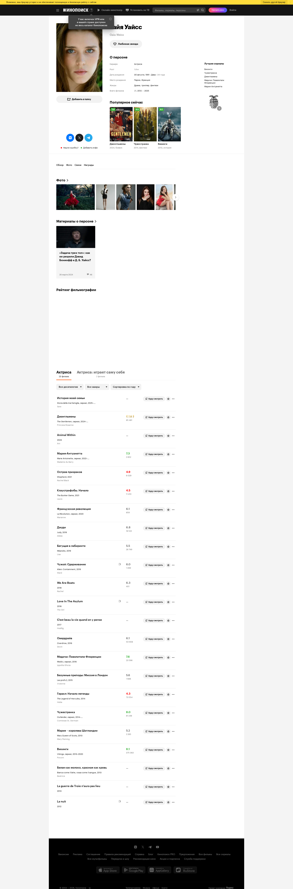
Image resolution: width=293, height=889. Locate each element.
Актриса (138, 64)
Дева (153, 74)
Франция (145, 79)
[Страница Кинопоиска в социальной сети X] (143, 847)
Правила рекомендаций (117, 854)
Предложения (187, 854)
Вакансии (63, 854)
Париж (137, 79)
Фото (69, 165)
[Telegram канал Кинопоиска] (150, 847)
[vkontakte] (70, 138)
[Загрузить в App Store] (108, 869)
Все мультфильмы (97, 858)
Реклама (77, 854)
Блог (150, 854)
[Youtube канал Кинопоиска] (157, 847)
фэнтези (154, 85)
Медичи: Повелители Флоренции (214, 81)
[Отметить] (173, 398)
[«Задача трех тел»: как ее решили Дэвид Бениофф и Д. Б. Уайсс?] (75, 252)
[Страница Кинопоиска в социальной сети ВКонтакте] (135, 847)
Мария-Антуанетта (213, 86)
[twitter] (79, 138)
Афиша (155, 887)
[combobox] (173, 10)
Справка (139, 854)
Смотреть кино (218, 10)
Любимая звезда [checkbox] (128, 43)
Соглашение (93, 854)
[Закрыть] (110, 19)
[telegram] (88, 138)
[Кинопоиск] (75, 10)
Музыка (146, 887)
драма (137, 85)
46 (91, 274)
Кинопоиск (81, 887)
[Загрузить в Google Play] (133, 869)
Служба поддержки (195, 858)
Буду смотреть (155, 399)
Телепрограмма (133, 887)
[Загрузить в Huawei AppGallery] (159, 869)
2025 (146, 90)
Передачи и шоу (120, 858)
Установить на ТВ (139, 10)
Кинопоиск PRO (166, 854)
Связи (78, 165)
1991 (147, 74)
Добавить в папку (81, 99)
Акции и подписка (170, 858)
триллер (145, 85)
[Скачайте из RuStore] (185, 869)
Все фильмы (205, 854)
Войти (233, 10)
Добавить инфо (90, 147)
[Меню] (58, 10)
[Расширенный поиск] (198, 10)
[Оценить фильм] (168, 398)
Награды (89, 165)
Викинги (208, 68)
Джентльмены (210, 76)
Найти (202, 10)
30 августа (139, 74)
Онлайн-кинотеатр (111, 10)
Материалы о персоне (74, 221)
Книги (164, 887)
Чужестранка (210, 72)
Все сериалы (223, 854)
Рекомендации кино (144, 858)
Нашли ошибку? (71, 147)
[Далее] (175, 197)
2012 (139, 90)
